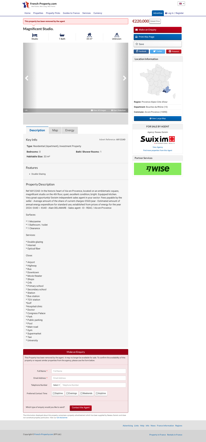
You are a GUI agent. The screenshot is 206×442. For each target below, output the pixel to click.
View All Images (99, 110)
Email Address (39, 378)
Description (37, 130)
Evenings (73, 393)
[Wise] (157, 169)
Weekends (87, 393)
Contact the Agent (81, 407)
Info (147, 425)
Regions (178, 425)
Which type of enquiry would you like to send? (45, 407)
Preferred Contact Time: (37, 393)
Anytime (102, 393)
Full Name (41, 371)
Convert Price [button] (155, 21)
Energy (69, 130)
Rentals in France (174, 434)
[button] (30, 78)
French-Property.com (43, 434)
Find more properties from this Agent (157, 150)
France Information (165, 425)
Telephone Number (39, 385)
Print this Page (146, 36)
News (153, 425)
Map (55, 130)
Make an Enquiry (147, 29)
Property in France (157, 434)
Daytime (59, 393)
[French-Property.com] (38, 5)
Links (136, 425)
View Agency (158, 147)
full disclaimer (62, 418)
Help (142, 425)
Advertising (128, 425)
